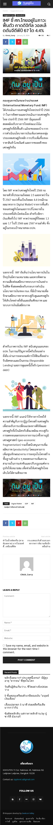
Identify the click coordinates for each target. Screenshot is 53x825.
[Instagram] (33, 799)
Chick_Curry (10, 35)
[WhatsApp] (25, 42)
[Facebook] (5, 42)
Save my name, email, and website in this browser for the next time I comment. (25, 649)
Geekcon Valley (28, 813)
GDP (26, 504)
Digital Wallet (16, 504)
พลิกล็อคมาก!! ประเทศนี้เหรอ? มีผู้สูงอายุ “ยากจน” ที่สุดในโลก (26, 679)
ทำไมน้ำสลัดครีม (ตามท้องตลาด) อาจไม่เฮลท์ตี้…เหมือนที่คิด (13, 543)
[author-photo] (26, 570)
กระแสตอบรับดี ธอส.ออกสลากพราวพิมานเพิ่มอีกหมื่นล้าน (38, 543)
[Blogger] (12, 799)
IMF (32, 504)
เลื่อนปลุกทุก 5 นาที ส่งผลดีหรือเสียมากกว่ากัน (25, 706)
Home (5, 11)
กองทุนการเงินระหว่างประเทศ (14, 507)
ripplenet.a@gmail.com (24, 779)
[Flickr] (26, 799)
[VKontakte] (40, 799)
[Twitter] (12, 42)
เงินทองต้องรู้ (20, 15)
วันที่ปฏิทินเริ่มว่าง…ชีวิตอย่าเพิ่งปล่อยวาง (26, 688)
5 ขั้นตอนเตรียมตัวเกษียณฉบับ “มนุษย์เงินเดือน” (27, 697)
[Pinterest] (18, 42)
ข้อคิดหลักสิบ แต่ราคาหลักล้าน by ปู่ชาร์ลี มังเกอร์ (26, 715)
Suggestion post (16, 11)
